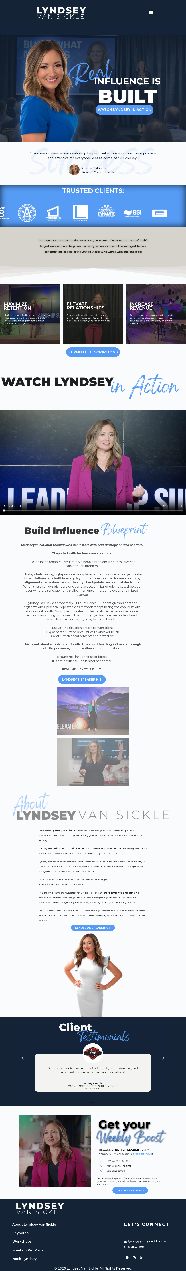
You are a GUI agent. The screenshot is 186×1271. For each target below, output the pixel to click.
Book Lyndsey (24, 1259)
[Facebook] (127, 1258)
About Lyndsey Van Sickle (34, 1225)
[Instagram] (134, 1258)
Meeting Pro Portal (28, 1250)
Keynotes (20, 1233)
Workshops (22, 1242)
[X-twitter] (141, 1258)
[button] (151, 12)
